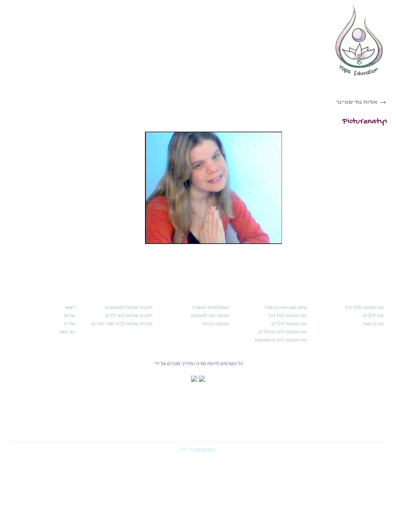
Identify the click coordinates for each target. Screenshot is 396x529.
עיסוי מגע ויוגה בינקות (286, 307)
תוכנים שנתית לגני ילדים (129, 315)
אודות (283, 59)
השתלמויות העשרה (211, 307)
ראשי (314, 59)
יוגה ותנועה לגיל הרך (364, 307)
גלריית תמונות (75, 59)
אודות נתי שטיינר (361, 102)
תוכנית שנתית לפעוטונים (128, 307)
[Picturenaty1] (213, 188)
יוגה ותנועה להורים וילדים (282, 332)
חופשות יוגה (123, 59)
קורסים (239, 59)
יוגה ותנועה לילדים (289, 323)
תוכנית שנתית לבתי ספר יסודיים (121, 323)
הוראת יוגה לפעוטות (210, 315)
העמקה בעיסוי (216, 323)
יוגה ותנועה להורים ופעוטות (281, 340)
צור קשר (67, 332)
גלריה (69, 323)
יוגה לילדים (373, 315)
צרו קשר (32, 59)
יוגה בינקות (373, 323)
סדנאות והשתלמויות (176, 59)
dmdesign (205, 449)
